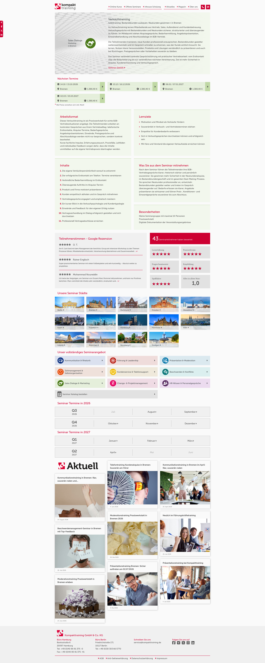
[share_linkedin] (1, 35)
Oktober (112, 423)
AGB (101, 658)
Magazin (182, 7)
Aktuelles (170, 7)
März (190, 440)
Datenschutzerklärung (142, 658)
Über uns (194, 7)
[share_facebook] (1, 27)
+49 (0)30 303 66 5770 (110, 648)
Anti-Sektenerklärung (117, 658)
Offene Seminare (133, 7)
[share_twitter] (1, 31)
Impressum (161, 658)
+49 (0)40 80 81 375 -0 (72, 648)
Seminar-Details (116, 67)
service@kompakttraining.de (147, 642)
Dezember (190, 423)
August (151, 411)
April (112, 452)
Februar (151, 440)
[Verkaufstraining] (203, 7)
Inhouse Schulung (153, 7)
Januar (112, 440)
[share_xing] (1, 23)
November (151, 423)
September (190, 411)
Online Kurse (116, 7)
